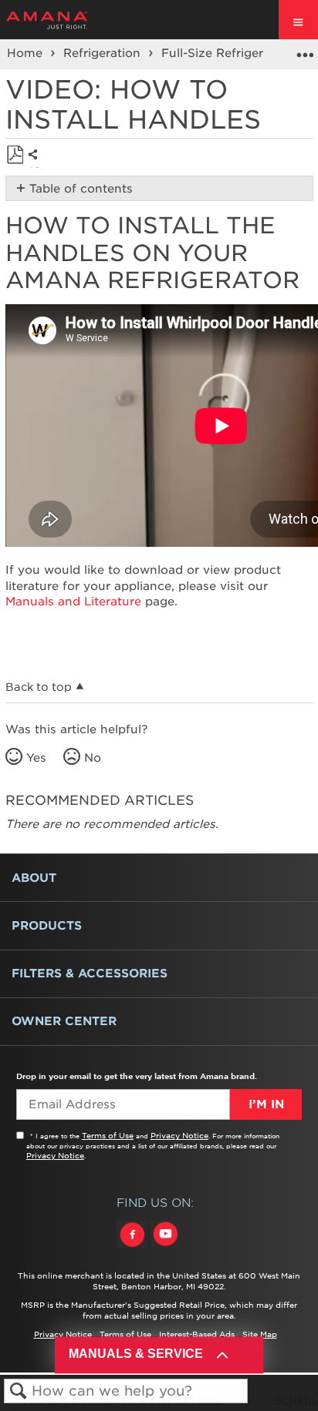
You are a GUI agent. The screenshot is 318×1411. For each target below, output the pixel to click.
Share (36, 166)
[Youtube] (165, 1248)
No (92, 758)
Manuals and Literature (73, 601)
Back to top (38, 687)
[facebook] (133, 1248)
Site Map (259, 1334)
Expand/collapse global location (304, 49)
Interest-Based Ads (197, 1334)
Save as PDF (15, 155)
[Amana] (70, 20)
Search (18, 1391)
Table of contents (81, 189)
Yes (36, 758)
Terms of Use (108, 1135)
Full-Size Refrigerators (229, 53)
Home (26, 53)
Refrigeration (103, 53)
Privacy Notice (179, 1135)
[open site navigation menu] (298, 19)
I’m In (266, 1104)
